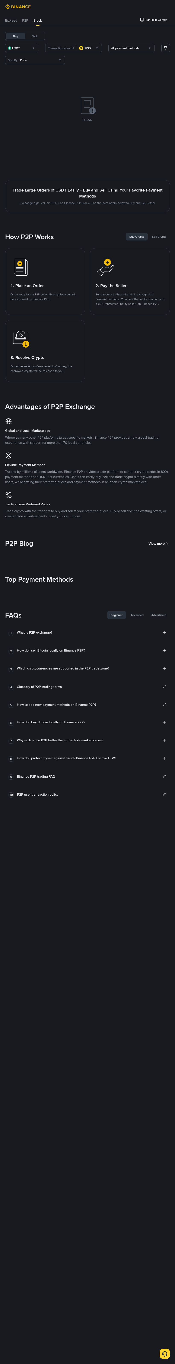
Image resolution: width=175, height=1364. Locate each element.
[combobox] (21, 48)
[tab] (11, 20)
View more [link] (157, 543)
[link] (91, 687)
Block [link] (38, 20)
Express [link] (11, 20)
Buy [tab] (15, 36)
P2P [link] (25, 20)
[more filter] (165, 48)
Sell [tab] (34, 36)
